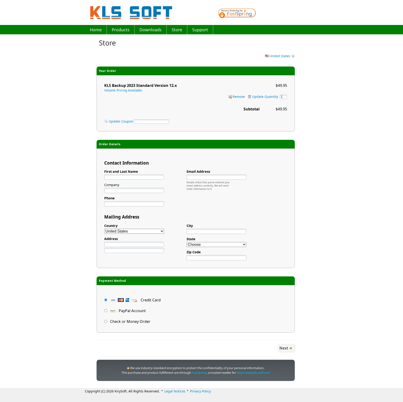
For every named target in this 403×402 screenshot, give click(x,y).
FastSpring (199, 372)
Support (200, 29)
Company (111, 185)
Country (111, 225)
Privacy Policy (200, 391)
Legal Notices (174, 391)
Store (177, 29)
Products (120, 29)
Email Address (198, 171)
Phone (109, 198)
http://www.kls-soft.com (253, 372)
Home (96, 29)
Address (111, 238)
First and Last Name (121, 171)
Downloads (150, 29)
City (190, 225)
